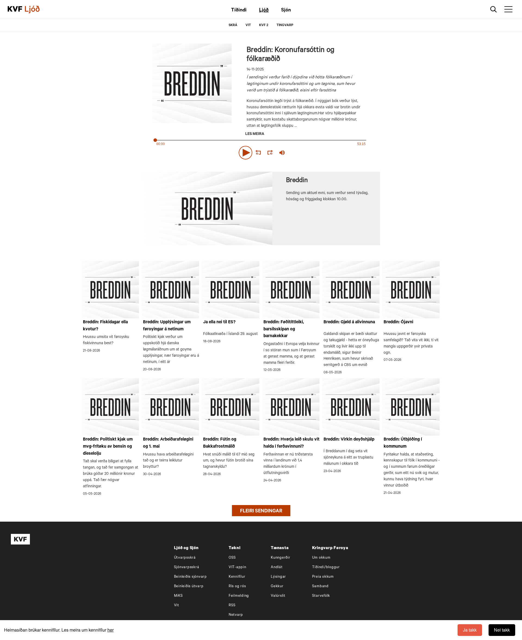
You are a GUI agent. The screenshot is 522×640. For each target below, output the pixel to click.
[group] (282, 153)
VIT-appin (237, 567)
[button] (245, 152)
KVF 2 (263, 25)
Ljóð (264, 10)
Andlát (277, 567)
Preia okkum (323, 577)
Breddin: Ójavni (398, 322)
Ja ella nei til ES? (219, 322)
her (110, 630)
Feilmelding (239, 596)
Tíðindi (239, 10)
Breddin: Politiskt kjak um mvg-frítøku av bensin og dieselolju (108, 446)
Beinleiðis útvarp (189, 586)
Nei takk (502, 630)
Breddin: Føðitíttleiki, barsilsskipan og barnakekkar (283, 329)
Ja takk (470, 630)
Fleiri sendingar (261, 511)
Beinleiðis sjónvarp (190, 577)
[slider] (307, 152)
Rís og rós (237, 586)
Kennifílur (237, 577)
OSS (232, 558)
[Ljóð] (36, 9)
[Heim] (15, 9)
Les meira (254, 134)
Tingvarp (284, 25)
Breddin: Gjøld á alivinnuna (349, 322)
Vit (176, 606)
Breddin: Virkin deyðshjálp (349, 439)
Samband (320, 586)
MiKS (178, 596)
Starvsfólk (321, 596)
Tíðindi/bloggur (326, 567)
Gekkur (277, 586)
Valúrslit (278, 596)
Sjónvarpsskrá (186, 567)
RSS (232, 606)
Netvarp (236, 615)
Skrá (233, 25)
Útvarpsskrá (185, 558)
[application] (261, 151)
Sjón (286, 10)
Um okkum (321, 558)
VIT (248, 25)
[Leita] (494, 9)
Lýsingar (278, 577)
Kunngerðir (280, 558)
